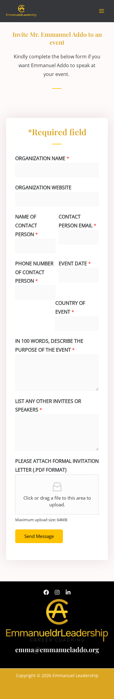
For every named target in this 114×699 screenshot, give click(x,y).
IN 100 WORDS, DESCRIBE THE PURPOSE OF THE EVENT (49, 345)
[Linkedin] (68, 592)
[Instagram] (57, 592)
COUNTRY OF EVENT (70, 307)
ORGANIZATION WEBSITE (43, 187)
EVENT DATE (75, 263)
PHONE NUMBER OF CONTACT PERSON (34, 272)
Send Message (39, 536)
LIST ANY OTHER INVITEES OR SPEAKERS (48, 405)
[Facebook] (46, 592)
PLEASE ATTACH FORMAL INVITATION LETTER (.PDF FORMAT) (57, 465)
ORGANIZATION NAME (42, 158)
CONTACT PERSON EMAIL (77, 221)
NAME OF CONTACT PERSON (26, 225)
